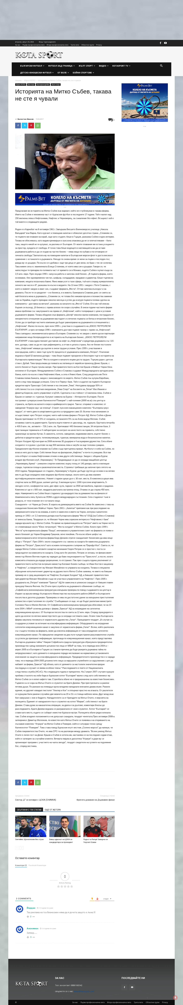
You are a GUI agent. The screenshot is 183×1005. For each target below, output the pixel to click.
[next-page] (21, 848)
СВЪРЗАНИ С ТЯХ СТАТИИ (29, 810)
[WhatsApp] (38, 125)
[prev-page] (17, 848)
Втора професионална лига (119, 1002)
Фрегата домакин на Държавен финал (95, 800)
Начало (18, 80)
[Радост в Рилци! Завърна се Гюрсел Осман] (99, 826)
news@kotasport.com (84, 991)
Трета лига (138, 1002)
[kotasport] (39, 54)
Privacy (165, 1002)
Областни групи (152, 1002)
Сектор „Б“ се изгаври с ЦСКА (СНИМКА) (35, 800)
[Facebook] (160, 43)
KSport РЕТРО (29, 80)
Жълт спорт (56, 84)
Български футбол (43, 84)
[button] (161, 65)
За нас (75, 1002)
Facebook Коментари (37, 865)
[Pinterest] (31, 125)
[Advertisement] (86, 20)
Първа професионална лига (92, 1002)
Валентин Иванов (25, 119)
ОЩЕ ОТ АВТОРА (53, 810)
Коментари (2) (21, 865)
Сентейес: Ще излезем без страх (29, 839)
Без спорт (31, 84)
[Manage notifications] (175, 997)
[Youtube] (165, 43)
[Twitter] (24, 125)
